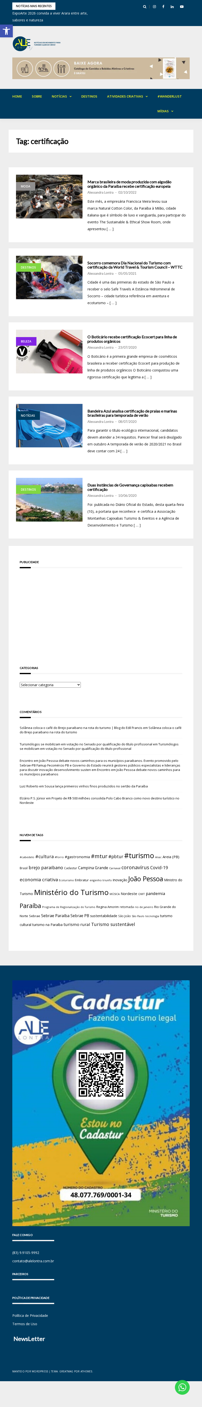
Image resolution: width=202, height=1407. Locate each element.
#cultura (44, 856)
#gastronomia (77, 856)
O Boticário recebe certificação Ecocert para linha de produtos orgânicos (132, 339)
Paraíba (30, 906)
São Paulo (138, 916)
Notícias (59, 96)
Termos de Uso (24, 1324)
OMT (141, 894)
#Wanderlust (169, 96)
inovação (120, 879)
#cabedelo (27, 857)
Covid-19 (159, 867)
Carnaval (114, 868)
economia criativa (39, 879)
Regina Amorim (107, 907)
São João (124, 916)
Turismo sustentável (113, 924)
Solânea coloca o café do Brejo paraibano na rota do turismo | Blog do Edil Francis (81, 727)
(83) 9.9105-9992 (25, 1252)
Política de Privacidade (30, 1315)
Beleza (26, 341)
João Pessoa (145, 878)
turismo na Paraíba (47, 924)
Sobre (37, 96)
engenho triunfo (101, 880)
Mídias (163, 111)
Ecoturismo (66, 880)
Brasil (24, 868)
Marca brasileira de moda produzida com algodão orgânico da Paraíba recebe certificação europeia (129, 184)
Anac (158, 857)
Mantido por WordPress (30, 1371)
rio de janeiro (144, 907)
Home (17, 96)
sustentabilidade (103, 915)
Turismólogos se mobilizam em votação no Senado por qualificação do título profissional (86, 744)
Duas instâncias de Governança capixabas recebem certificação (130, 487)
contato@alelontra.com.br (33, 1261)
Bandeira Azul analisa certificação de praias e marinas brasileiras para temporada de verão (132, 413)
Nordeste (129, 893)
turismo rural (77, 924)
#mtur (99, 856)
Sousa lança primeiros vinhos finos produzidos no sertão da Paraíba (96, 786)
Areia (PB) (171, 856)
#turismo (139, 855)
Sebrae (34, 916)
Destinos (89, 96)
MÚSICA (115, 894)
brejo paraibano (46, 867)
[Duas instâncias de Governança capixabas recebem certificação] (49, 500)
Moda (25, 186)
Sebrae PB (79, 915)
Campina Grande (93, 867)
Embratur (82, 880)
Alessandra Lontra (100, 192)
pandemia (155, 893)
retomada (127, 907)
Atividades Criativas (125, 96)
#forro (59, 857)
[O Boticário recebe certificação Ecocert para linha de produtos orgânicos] (49, 351)
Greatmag (66, 1371)
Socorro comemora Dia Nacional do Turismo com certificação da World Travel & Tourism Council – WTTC (135, 265)
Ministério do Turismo (71, 892)
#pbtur (115, 856)
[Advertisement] (101, 610)
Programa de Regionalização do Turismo (68, 907)
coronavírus (135, 867)
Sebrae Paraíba (55, 915)
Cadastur (70, 868)
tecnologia (152, 916)
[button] (6, 31)
